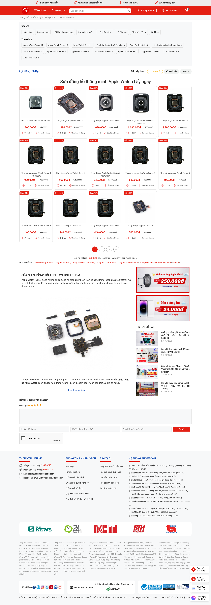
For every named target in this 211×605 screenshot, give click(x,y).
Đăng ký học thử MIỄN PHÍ (111, 466)
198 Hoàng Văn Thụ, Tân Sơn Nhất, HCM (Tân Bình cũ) (159, 491)
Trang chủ (24, 17)
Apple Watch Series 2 (127, 51)
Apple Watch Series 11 (33, 45)
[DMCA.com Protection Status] (169, 587)
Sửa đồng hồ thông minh (44, 17)
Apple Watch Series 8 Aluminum (111, 45)
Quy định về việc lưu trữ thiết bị (79, 499)
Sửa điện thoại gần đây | (168, 543)
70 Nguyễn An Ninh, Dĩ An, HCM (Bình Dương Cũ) (154, 512)
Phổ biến (173, 71)
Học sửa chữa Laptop (109, 477)
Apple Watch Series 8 (139, 45)
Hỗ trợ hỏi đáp (31, 71)
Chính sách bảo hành (75, 477)
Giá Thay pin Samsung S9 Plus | (108, 566)
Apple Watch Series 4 (80, 51)
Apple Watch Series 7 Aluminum (168, 45)
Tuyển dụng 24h (73, 472)
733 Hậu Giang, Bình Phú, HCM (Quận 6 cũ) (153, 476)
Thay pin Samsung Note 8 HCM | (102, 554)
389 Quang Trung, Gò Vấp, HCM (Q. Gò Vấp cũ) (154, 494)
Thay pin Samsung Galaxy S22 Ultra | (138, 543)
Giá (184, 71)
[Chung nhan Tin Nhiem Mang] (182, 587)
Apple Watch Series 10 (58, 45)
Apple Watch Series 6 (32, 51)
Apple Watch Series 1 (151, 51)
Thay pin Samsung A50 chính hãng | (142, 548)
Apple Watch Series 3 (103, 51)
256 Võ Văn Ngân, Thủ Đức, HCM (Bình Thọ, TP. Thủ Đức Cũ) (159, 509)
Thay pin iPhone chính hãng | (173, 546)
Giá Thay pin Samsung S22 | (109, 551)
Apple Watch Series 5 (56, 51)
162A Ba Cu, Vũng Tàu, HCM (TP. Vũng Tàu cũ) (154, 516)
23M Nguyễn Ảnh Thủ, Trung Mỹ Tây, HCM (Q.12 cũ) (158, 487)
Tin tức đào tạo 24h (108, 488)
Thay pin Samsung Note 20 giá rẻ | (102, 568)
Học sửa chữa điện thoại (110, 472)
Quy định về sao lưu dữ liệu (77, 494)
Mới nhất (156, 71)
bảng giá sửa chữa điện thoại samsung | (174, 568)
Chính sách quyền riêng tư (77, 483)
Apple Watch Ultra (31, 58)
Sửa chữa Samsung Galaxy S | (176, 566)
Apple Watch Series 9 (82, 45)
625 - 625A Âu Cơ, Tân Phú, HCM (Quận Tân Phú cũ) (156, 498)
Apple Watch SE (172, 51)
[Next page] (116, 249)
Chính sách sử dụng (74, 488)
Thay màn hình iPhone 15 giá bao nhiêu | (70, 543)
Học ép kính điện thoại (109, 483)
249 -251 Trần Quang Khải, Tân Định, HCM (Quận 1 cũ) (157, 473)
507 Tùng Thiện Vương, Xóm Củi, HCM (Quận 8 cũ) (156, 484)
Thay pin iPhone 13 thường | (30, 543)
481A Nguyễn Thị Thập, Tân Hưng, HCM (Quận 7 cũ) (157, 480)
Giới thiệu (70, 466)
